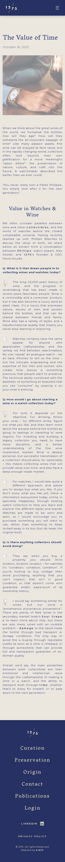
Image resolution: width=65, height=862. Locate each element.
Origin (32, 773)
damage (26, 628)
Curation (32, 749)
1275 (28, 254)
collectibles (38, 227)
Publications (32, 797)
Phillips (24, 250)
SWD (40, 850)
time (44, 685)
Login (33, 809)
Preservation (32, 761)
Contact (32, 785)
